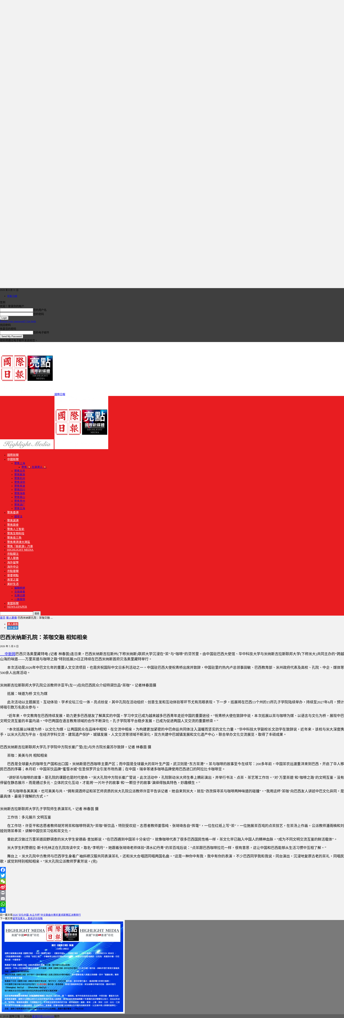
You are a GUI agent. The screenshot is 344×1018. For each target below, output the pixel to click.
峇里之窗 (13, 579)
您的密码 (38, 314)
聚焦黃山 (19, 497)
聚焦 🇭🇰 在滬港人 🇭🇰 (34, 467)
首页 (2, 617)
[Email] (172, 898)
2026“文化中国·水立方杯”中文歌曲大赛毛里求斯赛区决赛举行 (47, 915)
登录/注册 (12, 296)
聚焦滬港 (13, 520)
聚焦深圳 (19, 482)
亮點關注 (13, 553)
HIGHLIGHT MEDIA (20, 549)
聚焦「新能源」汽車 (20, 546)
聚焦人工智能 (15, 529)
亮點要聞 (13, 571)
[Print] (172, 893)
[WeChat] (172, 881)
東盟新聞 (13, 603)
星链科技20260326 (43, 1016)
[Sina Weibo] (172, 887)
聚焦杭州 (19, 478)
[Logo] (27, 448)
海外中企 (13, 566)
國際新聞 (13, 455)
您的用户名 (40, 310)
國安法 (18, 516)
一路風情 (19, 599)
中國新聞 (13, 459)
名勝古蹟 (19, 595)
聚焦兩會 (13, 524)
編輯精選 (19, 588)
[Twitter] (172, 875)
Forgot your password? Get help (18, 321)
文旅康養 (19, 591)
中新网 (7, 654)
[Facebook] (172, 870)
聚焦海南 (19, 493)
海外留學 (13, 562)
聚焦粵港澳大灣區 (18, 542)
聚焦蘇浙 (19, 474)
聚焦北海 (19, 508)
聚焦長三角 (14, 537)
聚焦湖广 (19, 504)
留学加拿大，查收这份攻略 (28, 918)
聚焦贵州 (19, 501)
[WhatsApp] (172, 904)
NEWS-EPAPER (17, 606)
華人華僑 (13, 558)
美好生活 (13, 584)
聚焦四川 (19, 489)
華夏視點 (13, 575)
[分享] (172, 910)
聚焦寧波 (19, 485)
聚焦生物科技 (15, 533)
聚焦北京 (19, 470)
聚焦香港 (13, 512)
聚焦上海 (19, 463)
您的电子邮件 (41, 332)
